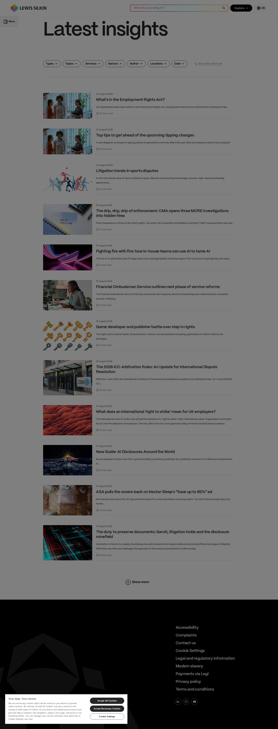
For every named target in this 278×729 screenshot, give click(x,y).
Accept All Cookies (107, 701)
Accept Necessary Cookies (107, 708)
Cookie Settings (107, 716)
